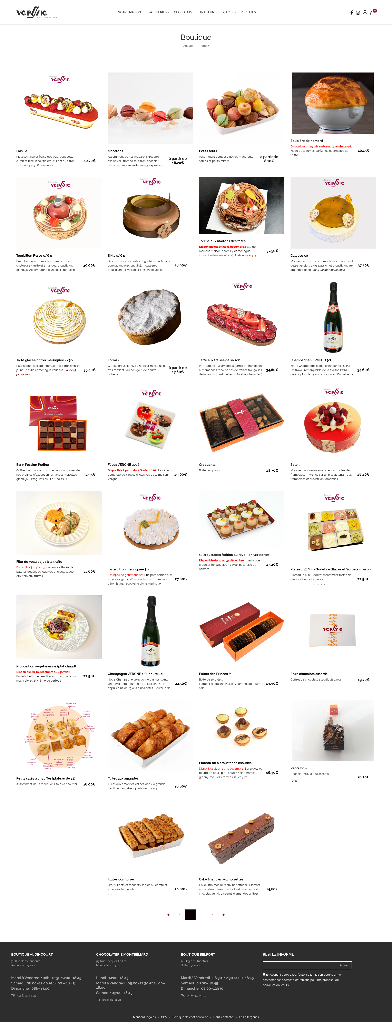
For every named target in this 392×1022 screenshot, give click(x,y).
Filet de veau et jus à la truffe (39, 562)
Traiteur (206, 12)
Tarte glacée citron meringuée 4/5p (44, 360)
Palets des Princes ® (215, 674)
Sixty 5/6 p (116, 256)
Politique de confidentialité (190, 1017)
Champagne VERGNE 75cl (311, 360)
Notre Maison (129, 12)
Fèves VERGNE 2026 (124, 465)
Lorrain (113, 360)
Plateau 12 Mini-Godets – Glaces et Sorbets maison (331, 569)
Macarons (115, 151)
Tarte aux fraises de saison (219, 360)
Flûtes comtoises (121, 879)
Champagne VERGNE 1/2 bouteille (135, 674)
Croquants (207, 465)
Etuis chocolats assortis (309, 674)
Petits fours (208, 151)
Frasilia (21, 151)
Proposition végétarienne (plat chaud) (46, 666)
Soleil (295, 465)
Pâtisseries (157, 12)
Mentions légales (144, 1017)
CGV (164, 1017)
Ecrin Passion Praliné (32, 465)
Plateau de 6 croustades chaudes (225, 763)
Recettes (248, 12)
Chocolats (183, 12)
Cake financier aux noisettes (221, 879)
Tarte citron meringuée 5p (128, 569)
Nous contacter (223, 1017)
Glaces (227, 12)
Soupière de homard (307, 141)
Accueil (188, 45)
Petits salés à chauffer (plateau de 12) (45, 778)
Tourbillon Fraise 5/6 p (34, 256)
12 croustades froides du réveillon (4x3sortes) (235, 555)
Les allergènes (249, 1017)
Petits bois (299, 768)
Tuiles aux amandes (123, 778)
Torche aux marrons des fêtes (222, 241)
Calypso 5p (299, 256)
